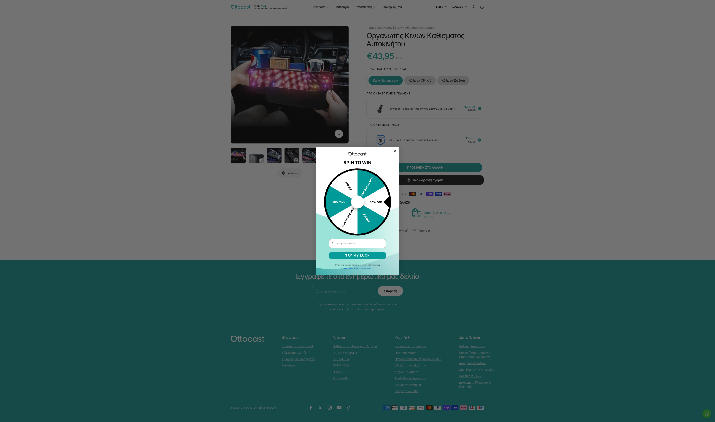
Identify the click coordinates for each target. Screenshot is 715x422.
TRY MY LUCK (357, 255)
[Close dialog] (395, 151)
